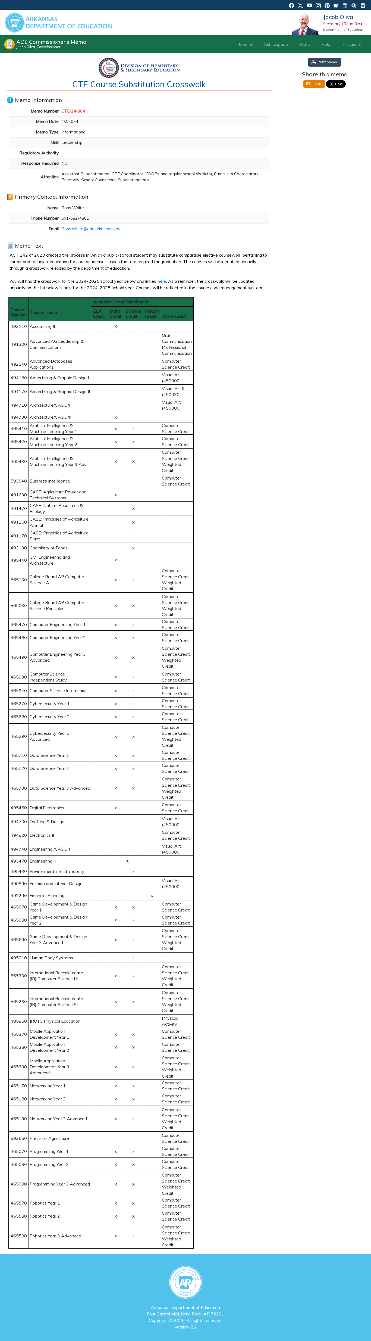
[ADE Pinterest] (327, 5)
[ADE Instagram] (318, 5)
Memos (246, 44)
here (162, 281)
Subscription (276, 44)
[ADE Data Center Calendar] (345, 5)
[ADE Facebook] (291, 5)
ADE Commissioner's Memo (51, 43)
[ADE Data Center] (336, 5)
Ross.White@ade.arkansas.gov (90, 228)
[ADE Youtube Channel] (309, 5)
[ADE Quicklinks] (354, 5)
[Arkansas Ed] (300, 5)
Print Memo (327, 62)
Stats (304, 44)
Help (325, 44)
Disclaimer (351, 44)
